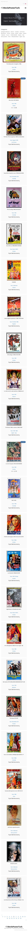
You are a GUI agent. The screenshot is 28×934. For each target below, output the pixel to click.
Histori (12, 31)
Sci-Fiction (22, 31)
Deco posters (4, 36)
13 (9, 918)
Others (24, 33)
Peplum (19, 35)
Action (8, 33)
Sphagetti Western (5, 31)
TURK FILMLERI (14, 35)
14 (11, 918)
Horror (7, 35)
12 (7, 918)
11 (24, 916)
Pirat (9, 36)
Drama (12, 33)
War (23, 35)
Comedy (17, 31)
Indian (20, 33)
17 (18, 918)
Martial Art (3, 33)
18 (20, 918)
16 (16, 918)
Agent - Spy (22, 36)
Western (3, 35)
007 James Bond (15, 36)
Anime (16, 33)
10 (22, 916)
